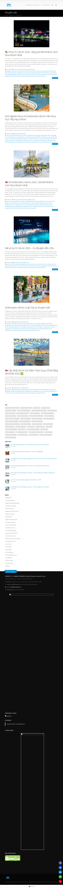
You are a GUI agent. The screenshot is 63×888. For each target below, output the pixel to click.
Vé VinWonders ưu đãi (13, 142)
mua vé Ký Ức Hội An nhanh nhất (23, 74)
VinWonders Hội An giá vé (22, 330)
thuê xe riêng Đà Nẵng (37, 424)
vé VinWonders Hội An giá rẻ (39, 140)
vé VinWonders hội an (28, 140)
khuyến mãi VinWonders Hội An (38, 325)
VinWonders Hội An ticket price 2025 (45, 206)
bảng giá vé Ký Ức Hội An (12, 71)
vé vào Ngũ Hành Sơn (40, 393)
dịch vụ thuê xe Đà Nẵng (10, 410)
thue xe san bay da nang (10, 416)
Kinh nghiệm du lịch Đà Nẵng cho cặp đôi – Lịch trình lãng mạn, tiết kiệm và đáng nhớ (32, 472)
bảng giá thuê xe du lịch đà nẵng (12, 407)
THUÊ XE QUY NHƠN (10, 536)
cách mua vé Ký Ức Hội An (24, 71)
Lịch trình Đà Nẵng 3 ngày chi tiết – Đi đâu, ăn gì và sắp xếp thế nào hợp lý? (29, 465)
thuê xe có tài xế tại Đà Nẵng (11, 421)
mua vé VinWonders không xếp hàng (17, 138)
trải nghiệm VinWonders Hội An (28, 327)
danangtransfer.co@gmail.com (33, 5)
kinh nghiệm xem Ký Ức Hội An (27, 264)
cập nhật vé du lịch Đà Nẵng (12, 389)
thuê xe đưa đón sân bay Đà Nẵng (36, 432)
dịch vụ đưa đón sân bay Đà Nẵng (39, 410)
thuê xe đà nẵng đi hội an (22, 432)
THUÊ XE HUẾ (9, 517)
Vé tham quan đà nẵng (30, 393)
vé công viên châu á (52, 391)
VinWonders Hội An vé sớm (37, 142)
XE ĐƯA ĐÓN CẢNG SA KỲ (12, 533)
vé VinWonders (15, 328)
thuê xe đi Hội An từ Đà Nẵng (33, 429)
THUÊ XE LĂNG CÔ (10, 514)
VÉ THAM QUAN (9, 552)
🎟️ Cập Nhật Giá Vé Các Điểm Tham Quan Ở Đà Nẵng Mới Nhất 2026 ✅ (31, 372)
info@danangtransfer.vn (15, 587)
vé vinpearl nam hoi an (19, 204)
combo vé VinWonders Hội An (28, 201)
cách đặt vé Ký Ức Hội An (36, 71)
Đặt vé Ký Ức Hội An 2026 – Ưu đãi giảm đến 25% (29, 248)
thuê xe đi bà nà (31, 426)
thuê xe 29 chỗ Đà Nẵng (37, 418)
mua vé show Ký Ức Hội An (41, 264)
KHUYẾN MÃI (9, 557)
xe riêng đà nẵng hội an (23, 434)
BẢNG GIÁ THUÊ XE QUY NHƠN (13, 538)
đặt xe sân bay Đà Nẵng (10, 437)
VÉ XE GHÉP (8, 547)
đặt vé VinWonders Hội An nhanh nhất (27, 208)
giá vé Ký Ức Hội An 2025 (10, 72)
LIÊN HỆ (8, 566)
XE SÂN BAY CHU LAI (10, 527)
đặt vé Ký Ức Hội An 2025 (26, 267)
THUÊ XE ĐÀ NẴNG (10, 500)
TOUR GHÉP (8, 549)
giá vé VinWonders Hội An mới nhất (44, 201)
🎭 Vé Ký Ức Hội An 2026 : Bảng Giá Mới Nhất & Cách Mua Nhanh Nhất (31, 53)
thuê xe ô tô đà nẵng (9, 426)
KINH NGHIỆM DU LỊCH (11, 555)
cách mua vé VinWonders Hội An (13, 135)
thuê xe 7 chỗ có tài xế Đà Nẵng (12, 418)
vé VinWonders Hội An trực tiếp (29, 206)
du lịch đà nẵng (23, 389)
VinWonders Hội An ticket (24, 142)
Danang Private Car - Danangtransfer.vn (16, 724)
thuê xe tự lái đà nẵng (48, 424)
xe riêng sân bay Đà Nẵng (10, 434)
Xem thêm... (55, 78)
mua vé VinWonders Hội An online (26, 203)
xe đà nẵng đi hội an (33, 434)
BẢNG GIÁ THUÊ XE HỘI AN (12, 511)
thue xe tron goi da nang (22, 416)
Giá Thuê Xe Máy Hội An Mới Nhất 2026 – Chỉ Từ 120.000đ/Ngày (26, 451)
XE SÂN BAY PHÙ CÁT (11, 541)
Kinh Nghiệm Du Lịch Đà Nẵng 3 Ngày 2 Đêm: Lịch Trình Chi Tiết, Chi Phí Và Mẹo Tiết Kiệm (33, 458)
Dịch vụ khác (17, 69)
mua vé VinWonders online (32, 138)
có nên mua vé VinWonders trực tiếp (30, 135)
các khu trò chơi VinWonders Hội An (14, 323)
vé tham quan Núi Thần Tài (18, 393)
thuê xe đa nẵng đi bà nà (21, 426)
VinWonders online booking (50, 142)
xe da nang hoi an (48, 432)
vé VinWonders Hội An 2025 (31, 204)
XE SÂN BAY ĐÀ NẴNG (11, 506)
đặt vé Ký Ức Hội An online (39, 267)
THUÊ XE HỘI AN (10, 508)
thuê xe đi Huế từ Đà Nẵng (11, 429)
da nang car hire (36, 407)
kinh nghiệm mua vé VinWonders (24, 137)
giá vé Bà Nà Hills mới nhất (40, 389)
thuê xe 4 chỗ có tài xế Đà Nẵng (36, 416)
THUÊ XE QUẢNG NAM (11, 525)
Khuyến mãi (22, 69)
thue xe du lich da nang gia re (47, 413)
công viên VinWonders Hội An (43, 323)
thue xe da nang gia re (35, 413)
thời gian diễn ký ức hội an (14, 266)
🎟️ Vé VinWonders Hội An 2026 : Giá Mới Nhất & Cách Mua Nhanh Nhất (29, 184)
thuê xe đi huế (49, 426)
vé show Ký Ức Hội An (41, 76)
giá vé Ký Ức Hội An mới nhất (13, 264)
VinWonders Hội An (47, 328)
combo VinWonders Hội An (29, 323)
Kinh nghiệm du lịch (30, 69)
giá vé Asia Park (30, 389)
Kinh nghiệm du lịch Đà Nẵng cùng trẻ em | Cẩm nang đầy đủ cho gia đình (29, 487)
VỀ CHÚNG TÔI (9, 563)
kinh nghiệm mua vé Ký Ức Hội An (42, 72)
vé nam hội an (39, 327)
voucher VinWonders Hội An (11, 208)
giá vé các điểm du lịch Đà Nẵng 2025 (16, 391)
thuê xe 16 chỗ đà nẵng (25, 418)
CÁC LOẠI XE (9, 544)
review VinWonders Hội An (15, 327)
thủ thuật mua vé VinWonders (15, 140)
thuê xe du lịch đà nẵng (26, 424)
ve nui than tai (8, 393)
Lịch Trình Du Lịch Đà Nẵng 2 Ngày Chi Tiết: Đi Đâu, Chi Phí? (25, 480)
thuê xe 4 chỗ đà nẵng (49, 416)
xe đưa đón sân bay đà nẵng (45, 434)
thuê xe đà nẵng (44, 429)
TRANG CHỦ (9, 497)
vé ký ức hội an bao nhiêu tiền (27, 266)
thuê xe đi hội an (21, 429)
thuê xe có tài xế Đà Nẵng (24, 421)
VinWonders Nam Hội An (34, 330)
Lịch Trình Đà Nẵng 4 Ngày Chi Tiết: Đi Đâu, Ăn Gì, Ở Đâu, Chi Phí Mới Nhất (29, 444)
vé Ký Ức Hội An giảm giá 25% (41, 266)
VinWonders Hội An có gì (10, 330)
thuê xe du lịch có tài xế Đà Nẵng (12, 424)
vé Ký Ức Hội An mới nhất (19, 76)
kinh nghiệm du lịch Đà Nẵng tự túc (33, 391)
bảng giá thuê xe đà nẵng (26, 407)
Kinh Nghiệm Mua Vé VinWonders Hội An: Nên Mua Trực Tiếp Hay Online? (30, 118)
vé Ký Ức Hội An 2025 (46, 74)
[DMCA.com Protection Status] (12, 858)
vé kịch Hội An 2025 (36, 74)
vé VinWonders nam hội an (36, 328)
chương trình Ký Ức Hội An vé (49, 71)
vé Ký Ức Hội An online (30, 76)
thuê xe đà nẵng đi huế (10, 432)
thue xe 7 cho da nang (10, 413)
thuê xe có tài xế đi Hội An (37, 421)
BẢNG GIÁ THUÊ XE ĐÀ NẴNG (12, 503)
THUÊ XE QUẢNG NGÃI (11, 530)
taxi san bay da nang (52, 410)
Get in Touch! (11, 571)
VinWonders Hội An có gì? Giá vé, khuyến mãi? (27, 307)
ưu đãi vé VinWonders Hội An (41, 203)
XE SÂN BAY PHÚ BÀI (10, 522)
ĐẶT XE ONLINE (9, 560)
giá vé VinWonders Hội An (45, 135)
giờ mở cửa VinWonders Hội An (24, 325)
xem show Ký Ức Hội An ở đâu (14, 267)
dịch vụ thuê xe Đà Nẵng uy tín (23, 410)
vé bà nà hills (44, 391)
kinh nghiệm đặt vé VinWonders (40, 137)
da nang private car (45, 407)
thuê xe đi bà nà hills (40, 426)
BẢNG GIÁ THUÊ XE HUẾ (11, 519)
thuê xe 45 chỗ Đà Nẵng (49, 418)
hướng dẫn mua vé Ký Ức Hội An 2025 (25, 72)
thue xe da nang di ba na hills (22, 413)
